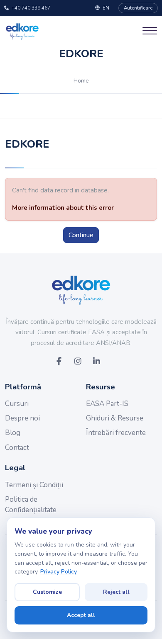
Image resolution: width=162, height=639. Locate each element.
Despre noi (22, 418)
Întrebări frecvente (116, 432)
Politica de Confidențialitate (30, 505)
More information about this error (63, 208)
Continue (81, 235)
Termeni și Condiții (34, 485)
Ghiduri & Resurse (114, 418)
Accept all (81, 615)
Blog (12, 432)
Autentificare (138, 8)
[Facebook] (59, 362)
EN (106, 8)
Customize (47, 592)
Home (81, 81)
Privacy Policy (58, 572)
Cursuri (17, 403)
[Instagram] (77, 362)
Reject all (116, 592)
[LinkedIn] (97, 362)
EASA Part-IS (107, 403)
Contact (17, 447)
